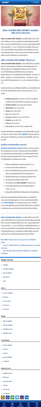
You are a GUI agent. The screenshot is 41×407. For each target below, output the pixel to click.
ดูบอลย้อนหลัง (7, 381)
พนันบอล (5, 297)
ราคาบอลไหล (7, 301)
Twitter (5, 385)
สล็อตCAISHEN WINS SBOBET (11, 217)
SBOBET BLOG (7, 373)
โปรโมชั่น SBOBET (8, 269)
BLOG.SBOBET (7, 357)
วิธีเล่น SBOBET (7, 321)
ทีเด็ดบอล (6, 377)
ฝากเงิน (5, 349)
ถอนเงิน (5, 353)
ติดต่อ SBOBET (7, 345)
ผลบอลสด (6, 305)
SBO (4, 281)
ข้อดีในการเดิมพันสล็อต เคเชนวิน (11, 148)
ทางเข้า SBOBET (8, 293)
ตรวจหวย (6, 309)
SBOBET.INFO (7, 333)
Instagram (6, 393)
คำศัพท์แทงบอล (7, 329)
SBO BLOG (6, 277)
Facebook (6, 389)
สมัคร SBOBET (9, 202)
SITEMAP (6, 361)
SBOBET (5, 2)
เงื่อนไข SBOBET (8, 325)
